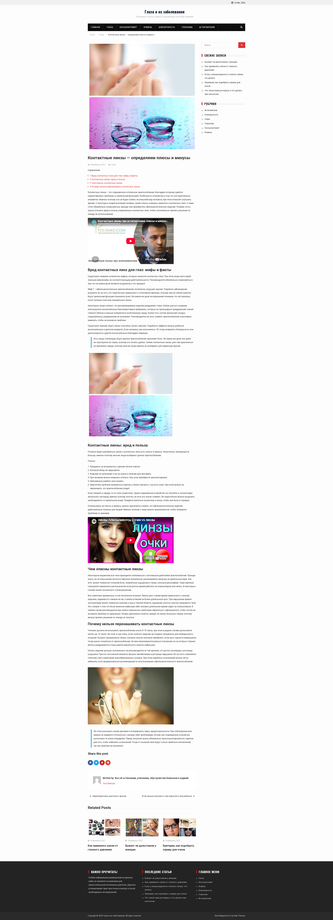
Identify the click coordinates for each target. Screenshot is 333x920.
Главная (95, 27)
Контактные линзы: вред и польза (107, 179)
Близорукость (167, 27)
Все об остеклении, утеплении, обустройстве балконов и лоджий (151, 778)
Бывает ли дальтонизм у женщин (221, 62)
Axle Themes (239, 916)
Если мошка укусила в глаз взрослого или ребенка (167, 796)
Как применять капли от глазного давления (166, 882)
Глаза (110, 27)
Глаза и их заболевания (164, 12)
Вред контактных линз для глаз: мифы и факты (114, 176)
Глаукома (187, 27)
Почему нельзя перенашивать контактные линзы (115, 186)
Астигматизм (207, 27)
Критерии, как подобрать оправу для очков (166, 894)
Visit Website (109, 783)
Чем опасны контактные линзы (106, 183)
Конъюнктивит (128, 27)
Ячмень (148, 27)
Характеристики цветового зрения (109, 796)
